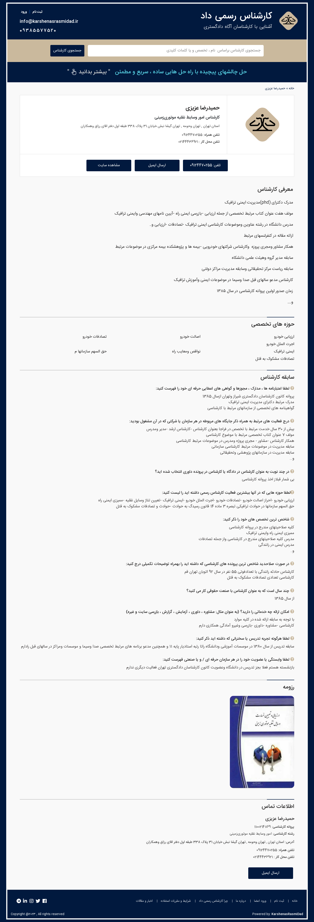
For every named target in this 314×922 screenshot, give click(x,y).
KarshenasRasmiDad (287, 914)
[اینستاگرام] (31, 901)
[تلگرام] (19, 901)
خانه (291, 88)
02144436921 (188, 142)
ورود (24, 12)
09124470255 (192, 135)
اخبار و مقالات (144, 901)
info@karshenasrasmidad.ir (49, 21)
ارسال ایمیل (157, 165)
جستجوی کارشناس (67, 50)
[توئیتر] (38, 901)
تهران (207, 126)
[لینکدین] (25, 901)
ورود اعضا (260, 901)
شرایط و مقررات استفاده (176, 901)
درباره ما (241, 901)
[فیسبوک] (45, 901)
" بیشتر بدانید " (88, 72)
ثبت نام (37, 12)
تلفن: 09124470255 (205, 165)
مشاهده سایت (109, 165)
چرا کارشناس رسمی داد (213, 901)
